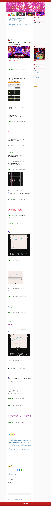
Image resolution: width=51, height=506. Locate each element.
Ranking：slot (26, 0)
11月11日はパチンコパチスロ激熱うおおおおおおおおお (17, 499)
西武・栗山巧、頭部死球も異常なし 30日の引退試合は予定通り (15, 20)
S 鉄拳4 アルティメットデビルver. (12, 474)
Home (8, 0)
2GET (35, 70)
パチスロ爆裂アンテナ (37, 72)
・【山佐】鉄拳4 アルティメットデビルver (25, 431)
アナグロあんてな (37, 77)
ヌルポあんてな (37, 74)
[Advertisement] (19, 33)
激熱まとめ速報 (25, 503)
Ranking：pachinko (20, 0)
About (14, 0)
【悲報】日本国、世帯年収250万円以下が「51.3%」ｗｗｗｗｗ (15, 444)
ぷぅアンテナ (36, 79)
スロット (9, 473)
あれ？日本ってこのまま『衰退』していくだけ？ (14, 21)
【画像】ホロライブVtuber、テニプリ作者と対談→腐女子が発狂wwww (16, 18)
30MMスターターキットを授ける (12, 19)
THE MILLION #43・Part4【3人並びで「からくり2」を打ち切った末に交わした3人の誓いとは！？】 (19, 449)
